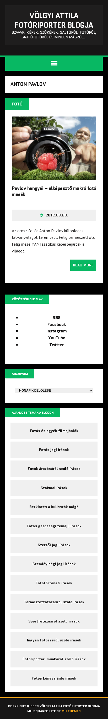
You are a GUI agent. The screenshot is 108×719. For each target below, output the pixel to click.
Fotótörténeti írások (54, 583)
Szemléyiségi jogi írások (54, 563)
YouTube (56, 338)
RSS (57, 318)
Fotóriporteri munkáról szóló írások (54, 659)
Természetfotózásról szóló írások (54, 602)
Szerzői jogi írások (54, 545)
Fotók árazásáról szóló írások (54, 468)
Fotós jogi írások (54, 449)
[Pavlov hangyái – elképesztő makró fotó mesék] (54, 176)
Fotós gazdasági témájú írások (54, 526)
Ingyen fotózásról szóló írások (54, 640)
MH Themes (71, 711)
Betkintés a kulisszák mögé (54, 506)
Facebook (56, 324)
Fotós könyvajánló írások (54, 678)
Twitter (56, 345)
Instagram (56, 331)
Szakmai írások (54, 487)
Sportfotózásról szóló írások (54, 621)
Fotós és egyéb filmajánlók (54, 430)
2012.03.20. (57, 215)
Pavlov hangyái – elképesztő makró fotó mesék (54, 191)
